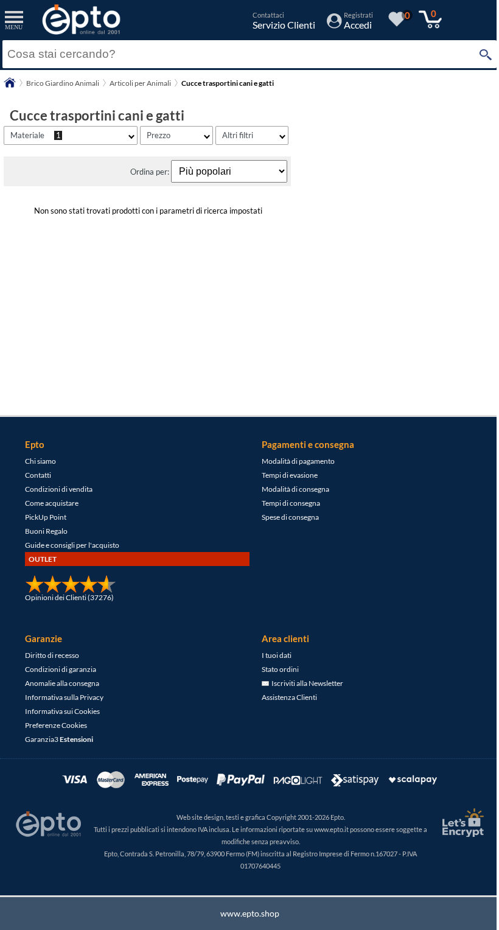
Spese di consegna (290, 517)
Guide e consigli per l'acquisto (72, 545)
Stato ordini (280, 669)
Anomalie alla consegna (62, 683)
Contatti (38, 475)
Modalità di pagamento (298, 461)
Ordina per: (150, 172)
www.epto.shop (249, 913)
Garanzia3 (59, 739)
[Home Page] (10, 86)
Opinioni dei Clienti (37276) (69, 597)
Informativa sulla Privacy (64, 697)
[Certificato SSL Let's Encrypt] (461, 822)
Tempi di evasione (290, 475)
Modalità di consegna (295, 489)
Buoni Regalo (46, 531)
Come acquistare (52, 503)
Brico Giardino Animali (62, 83)
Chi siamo (40, 461)
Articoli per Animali (140, 83)
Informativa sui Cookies (62, 711)
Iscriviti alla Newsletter (306, 683)
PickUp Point (45, 517)
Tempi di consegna (291, 503)
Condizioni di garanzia (60, 669)
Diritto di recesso (52, 655)
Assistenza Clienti (289, 697)
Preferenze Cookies (56, 725)
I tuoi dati (276, 655)
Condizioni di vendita (58, 489)
